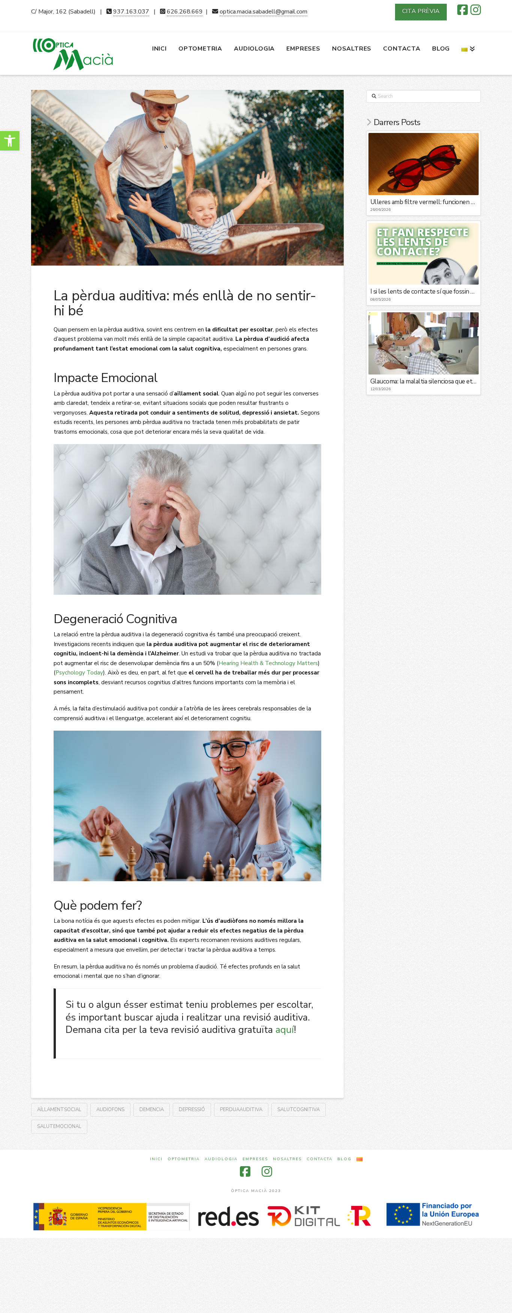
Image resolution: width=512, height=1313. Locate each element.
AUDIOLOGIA (221, 1159)
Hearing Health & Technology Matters (268, 663)
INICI (156, 1159)
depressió (192, 1109)
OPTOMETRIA (184, 1159)
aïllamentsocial (59, 1109)
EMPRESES (255, 1159)
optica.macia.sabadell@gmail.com (263, 11)
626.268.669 (185, 11)
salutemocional (59, 1126)
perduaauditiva (241, 1109)
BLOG (344, 1159)
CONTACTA (319, 1159)
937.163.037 (131, 11)
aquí (284, 1029)
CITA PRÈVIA (421, 11)
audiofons (110, 1109)
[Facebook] (462, 10)
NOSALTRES (287, 1159)
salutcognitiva (298, 1109)
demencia (151, 1109)
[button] (9, 141)
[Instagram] (475, 10)
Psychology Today (79, 672)
